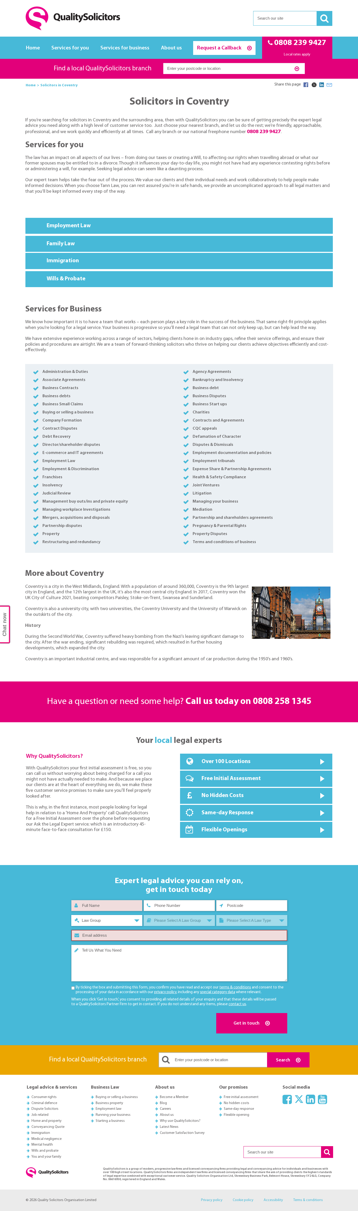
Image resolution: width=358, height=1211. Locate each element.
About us (171, 48)
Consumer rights (44, 1097)
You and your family (46, 1157)
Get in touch (247, 1023)
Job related (39, 1115)
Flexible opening (236, 1115)
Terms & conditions (308, 1200)
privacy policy (165, 992)
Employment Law (70, 226)
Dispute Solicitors (44, 1109)
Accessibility (273, 1200)
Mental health (42, 1145)
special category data (217, 992)
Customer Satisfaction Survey (182, 1133)
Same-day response (239, 1109)
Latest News (169, 1127)
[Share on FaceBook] (306, 84)
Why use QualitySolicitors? (180, 1121)
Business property (109, 1103)
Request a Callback (219, 48)
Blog (163, 1103)
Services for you (70, 48)
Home (33, 48)
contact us (237, 1004)
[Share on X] (314, 84)
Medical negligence (46, 1139)
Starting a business (110, 1121)
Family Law (61, 244)
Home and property (46, 1121)
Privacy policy (212, 1200)
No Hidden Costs (223, 795)
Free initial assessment (241, 1097)
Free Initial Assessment (231, 778)
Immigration (63, 261)
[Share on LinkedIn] (321, 84)
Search (283, 1060)
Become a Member (174, 1097)
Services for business (124, 48)
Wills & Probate (67, 279)
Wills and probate (44, 1151)
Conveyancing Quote (47, 1127)
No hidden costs (236, 1103)
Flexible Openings (224, 830)
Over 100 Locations (226, 761)
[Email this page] (329, 84)
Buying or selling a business (117, 1097)
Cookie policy (243, 1200)
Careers (165, 1109)
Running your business (113, 1115)
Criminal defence (44, 1103)
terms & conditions (235, 988)
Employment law (108, 1109)
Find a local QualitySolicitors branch (102, 68)
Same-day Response (227, 813)
